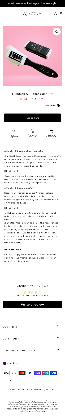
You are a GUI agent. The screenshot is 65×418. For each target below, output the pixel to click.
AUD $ (10, 363)
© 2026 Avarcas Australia (17, 389)
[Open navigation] (12, 13)
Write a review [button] (32, 304)
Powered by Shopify (43, 389)
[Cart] (61, 13)
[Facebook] (5, 381)
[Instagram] (11, 381)
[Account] (55, 13)
